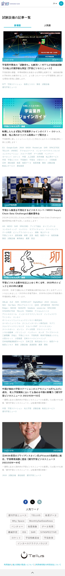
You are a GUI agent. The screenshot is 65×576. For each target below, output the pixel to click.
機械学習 (12, 532)
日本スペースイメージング (35, 338)
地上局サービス (52, 157)
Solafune (31, 308)
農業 (27, 238)
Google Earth (12, 148)
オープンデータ (49, 226)
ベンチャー (49, 154)
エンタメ (16, 317)
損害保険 (18, 235)
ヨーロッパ (6, 157)
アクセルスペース (27, 151)
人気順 (47, 25)
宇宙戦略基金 (32, 538)
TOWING (29, 311)
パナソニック (20, 332)
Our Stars (12, 305)
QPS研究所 (45, 305)
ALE (11, 302)
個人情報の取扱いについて (23, 565)
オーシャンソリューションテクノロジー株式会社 (22, 320)
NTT (4, 84)
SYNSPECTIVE (8, 311)
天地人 (14, 335)
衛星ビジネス (29, 84)
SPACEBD (24, 226)
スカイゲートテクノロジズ (13, 326)
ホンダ (41, 332)
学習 (4, 160)
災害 (31, 235)
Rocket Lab (37, 148)
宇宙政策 (48, 538)
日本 (4, 163)
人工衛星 (31, 157)
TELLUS (5, 151)
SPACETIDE (54, 148)
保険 (37, 232)
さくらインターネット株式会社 (35, 323)
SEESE (13, 308)
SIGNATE (22, 308)
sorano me (41, 308)
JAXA (21, 148)
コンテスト (23, 229)
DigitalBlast (37, 302)
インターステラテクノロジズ (48, 151)
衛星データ (26, 163)
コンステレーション (10, 154)
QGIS (37, 305)
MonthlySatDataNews (41, 521)
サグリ (52, 323)
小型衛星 (53, 160)
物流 (37, 235)
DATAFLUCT (26, 302)
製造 (38, 84)
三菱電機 (6, 335)
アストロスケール (9, 314)
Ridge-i (5, 308)
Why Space (18, 521)
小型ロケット (42, 160)
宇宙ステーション (15, 84)
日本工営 (29, 341)
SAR (45, 148)
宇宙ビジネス (13, 160)
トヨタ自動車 (7, 332)
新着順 (17, 25)
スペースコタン (45, 326)
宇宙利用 (35, 335)
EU (3, 148)
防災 (33, 238)
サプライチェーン (36, 229)
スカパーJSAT (26, 154)
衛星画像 (36, 163)
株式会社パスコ (41, 341)
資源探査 (33, 345)
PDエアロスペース (25, 305)
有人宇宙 (27, 408)
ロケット (16, 157)
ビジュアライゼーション (23, 232)
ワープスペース (52, 332)
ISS (24, 532)
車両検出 (20, 238)
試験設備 (45, 84)
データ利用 (38, 154)
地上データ (44, 232)
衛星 (18, 163)
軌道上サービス (8, 166)
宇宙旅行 (24, 160)
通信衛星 (20, 166)
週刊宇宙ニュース (9, 87)
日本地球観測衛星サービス (13, 341)
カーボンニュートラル (11, 323)
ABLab (5, 302)
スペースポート (8, 329)
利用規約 (7, 565)
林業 (26, 235)
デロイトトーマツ (44, 329)
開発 (46, 345)
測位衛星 (11, 163)
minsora (54, 302)
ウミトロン (6, 317)
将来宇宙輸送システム (49, 335)
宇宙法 (32, 160)
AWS (17, 302)
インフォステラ (50, 314)
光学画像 (40, 157)
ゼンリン (20, 329)
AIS (3, 226)
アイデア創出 (35, 226)
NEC (4, 305)
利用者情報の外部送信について (48, 565)
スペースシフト (52, 229)
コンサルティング (9, 229)
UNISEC (14, 151)
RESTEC (55, 305)
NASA (28, 148)
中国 (24, 157)
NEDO (9, 226)
